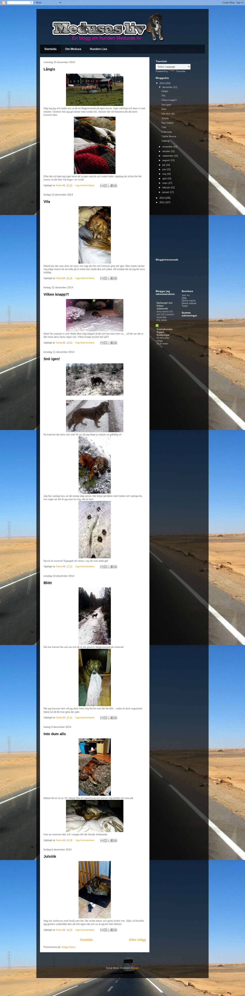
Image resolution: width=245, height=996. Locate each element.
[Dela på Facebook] (112, 185)
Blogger (134, 968)
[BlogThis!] (105, 185)
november (167, 146)
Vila (47, 202)
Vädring (165, 141)
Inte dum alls (55, 734)
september (168, 155)
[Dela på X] (108, 185)
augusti (166, 160)
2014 (162, 83)
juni (164, 169)
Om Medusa (73, 49)
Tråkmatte (166, 132)
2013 (162, 198)
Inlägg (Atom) (69, 947)
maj (164, 174)
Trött (163, 127)
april (164, 178)
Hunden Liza (98, 49)
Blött (48, 583)
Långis (49, 69)
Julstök (50, 856)
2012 (162, 202)
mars (165, 183)
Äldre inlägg (137, 940)
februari (166, 187)
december (167, 87)
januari (166, 192)
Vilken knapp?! (56, 294)
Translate (180, 71)
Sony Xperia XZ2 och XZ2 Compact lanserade (165, 314)
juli (164, 165)
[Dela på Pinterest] (115, 185)
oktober (166, 151)
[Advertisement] (178, 231)
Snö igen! (52, 359)
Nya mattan (167, 122)
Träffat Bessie (168, 136)
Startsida (50, 49)
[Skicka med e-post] (102, 185)
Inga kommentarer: (85, 185)
